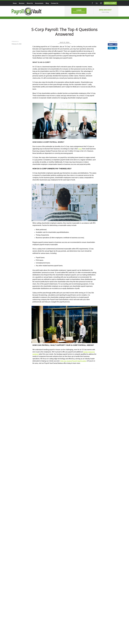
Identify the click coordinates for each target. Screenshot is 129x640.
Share (111, 44)
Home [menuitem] (15, 3)
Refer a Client (110, 3)
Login (79, 11)
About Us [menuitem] (30, 3)
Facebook (92, 3)
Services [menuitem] (21, 3)
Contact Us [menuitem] (54, 3)
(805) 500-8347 (105, 10)
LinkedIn (96, 3)
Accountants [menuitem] (39, 3)
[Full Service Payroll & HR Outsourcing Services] (27, 11)
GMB (100, 3)
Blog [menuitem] (47, 3)
